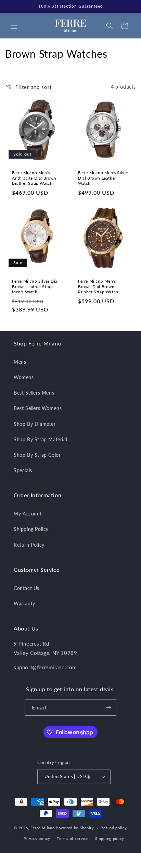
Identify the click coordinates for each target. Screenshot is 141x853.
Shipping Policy (31, 529)
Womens (24, 377)
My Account (28, 513)
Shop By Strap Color (37, 455)
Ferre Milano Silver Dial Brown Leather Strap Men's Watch (35, 286)
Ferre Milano (42, 828)
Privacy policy (37, 838)
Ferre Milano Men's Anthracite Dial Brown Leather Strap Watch (34, 178)
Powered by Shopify (75, 828)
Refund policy (114, 828)
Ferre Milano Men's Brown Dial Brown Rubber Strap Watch (98, 286)
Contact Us (26, 588)
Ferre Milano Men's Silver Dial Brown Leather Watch (103, 178)
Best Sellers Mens (34, 393)
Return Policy (29, 545)
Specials (23, 470)
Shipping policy (109, 838)
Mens (20, 362)
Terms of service (72, 838)
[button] (13, 25)
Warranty (24, 603)
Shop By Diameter (35, 424)
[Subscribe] (108, 708)
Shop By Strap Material (40, 439)
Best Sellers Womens (38, 408)
